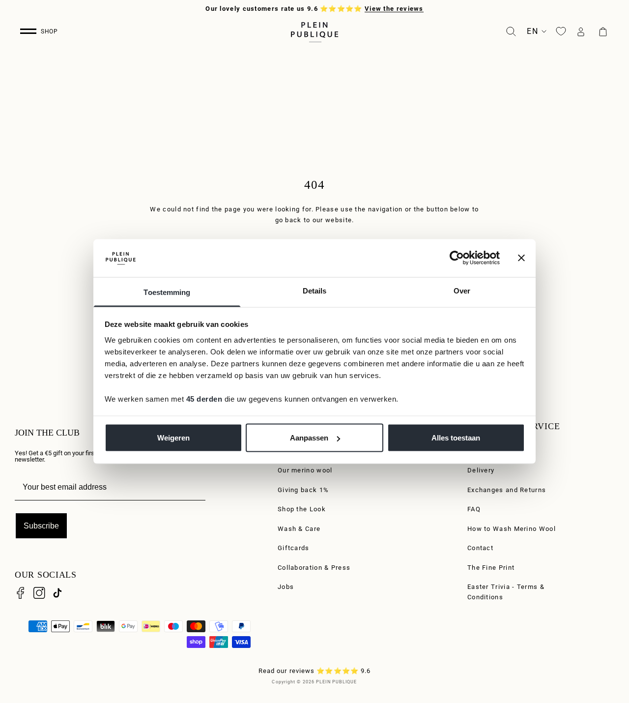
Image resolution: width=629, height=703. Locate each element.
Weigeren (173, 438)
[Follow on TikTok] (57, 593)
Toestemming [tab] (166, 292)
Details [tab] (315, 290)
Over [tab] (462, 290)
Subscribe (41, 526)
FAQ (474, 509)
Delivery (480, 470)
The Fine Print (491, 567)
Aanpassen (309, 438)
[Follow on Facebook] (21, 593)
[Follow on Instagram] (39, 593)
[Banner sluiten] (521, 258)
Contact (480, 548)
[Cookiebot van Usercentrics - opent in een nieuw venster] (457, 258)
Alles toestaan (455, 438)
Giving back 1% (303, 490)
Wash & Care (299, 528)
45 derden (204, 398)
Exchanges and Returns (506, 490)
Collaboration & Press (314, 567)
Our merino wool (305, 470)
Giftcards (294, 548)
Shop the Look (302, 509)
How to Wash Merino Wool (511, 528)
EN (532, 31)
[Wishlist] (561, 31)
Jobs (286, 586)
